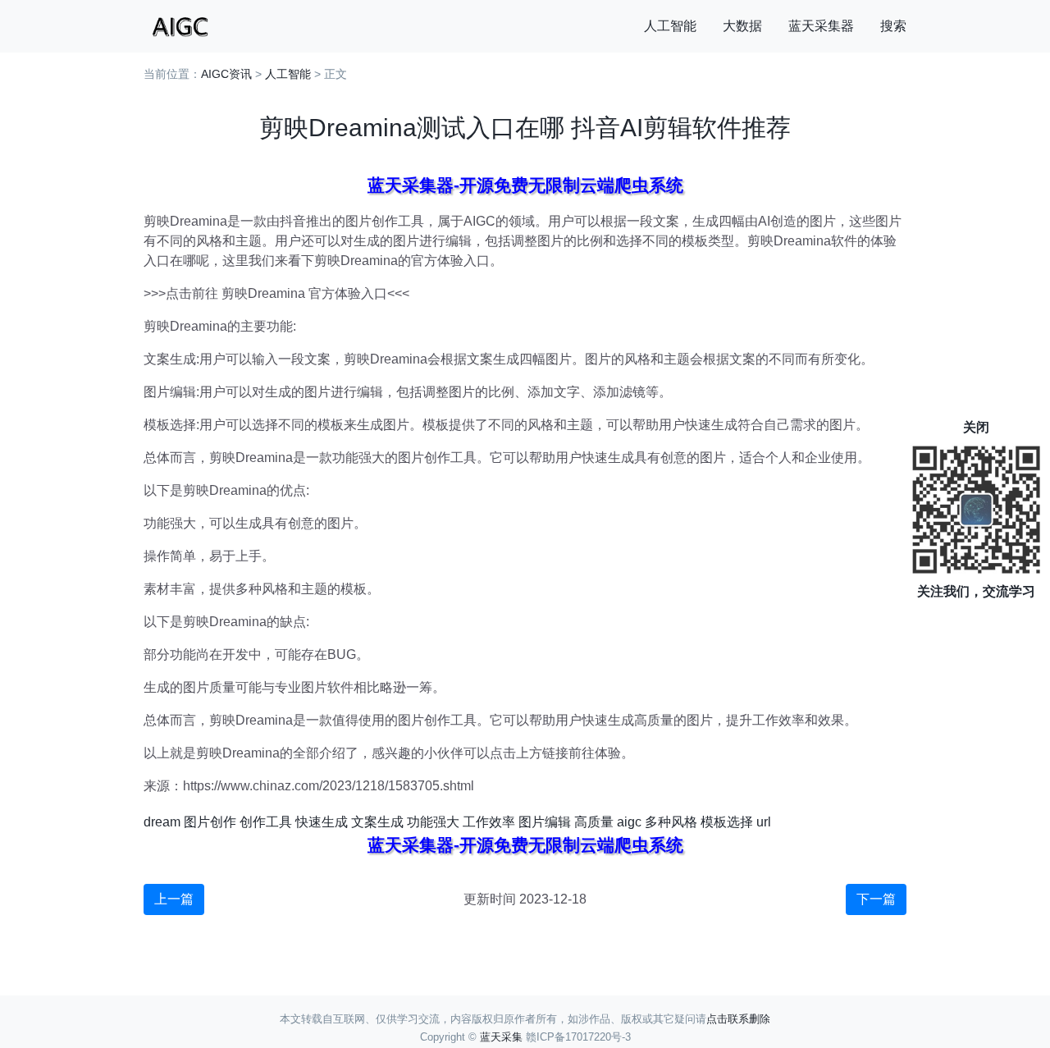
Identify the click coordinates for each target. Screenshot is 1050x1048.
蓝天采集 (501, 1037)
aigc (629, 822)
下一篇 (876, 899)
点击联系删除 (738, 1019)
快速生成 (321, 822)
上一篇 (174, 899)
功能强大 (433, 822)
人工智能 (670, 26)
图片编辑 (544, 822)
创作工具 (266, 822)
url (763, 822)
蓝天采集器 (821, 26)
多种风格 (671, 822)
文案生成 (377, 822)
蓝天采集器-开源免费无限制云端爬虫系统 (525, 185)
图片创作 (210, 822)
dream (162, 822)
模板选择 (727, 822)
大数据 (742, 26)
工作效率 (489, 822)
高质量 (594, 822)
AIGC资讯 (226, 73)
